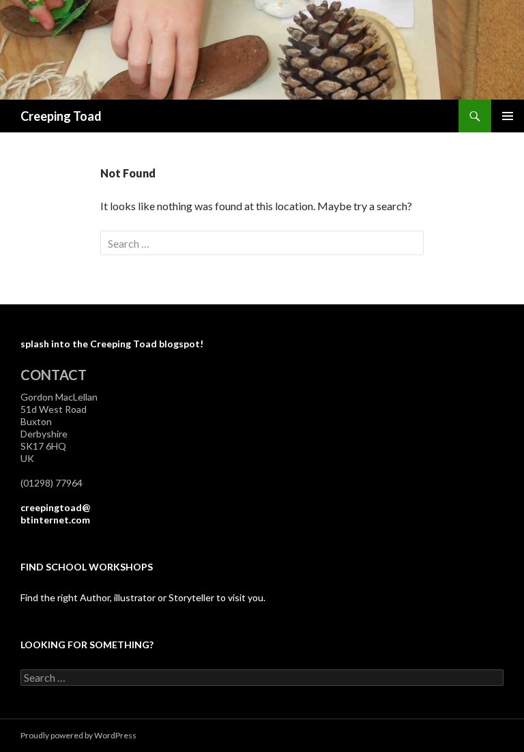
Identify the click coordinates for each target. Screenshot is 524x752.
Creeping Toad (61, 116)
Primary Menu (507, 116)
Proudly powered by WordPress (78, 735)
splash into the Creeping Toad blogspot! (111, 343)
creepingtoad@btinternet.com (55, 513)
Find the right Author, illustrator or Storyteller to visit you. (142, 597)
